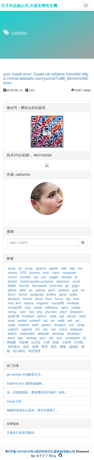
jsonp (63, 294)
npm (23, 311)
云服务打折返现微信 (20, 432)
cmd (46, 272)
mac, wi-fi (14, 303)
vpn (45, 329)
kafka (73, 294)
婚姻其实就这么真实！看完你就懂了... (32, 410)
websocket (27, 333)
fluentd (24, 285)
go (31, 290)
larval (38, 298)
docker (12, 281)
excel (76, 281)
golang (40, 290)
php (39, 311)
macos (28, 303)
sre (52, 320)
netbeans (51, 307)
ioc (83, 290)
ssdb (61, 320)
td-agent (60, 325)
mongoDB (15, 307)
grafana (63, 290)
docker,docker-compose (36, 281)
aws (72, 268)
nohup (12, 311)
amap (29, 268)
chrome (34, 272)
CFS (23, 272)
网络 (63, 346)
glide (22, 290)
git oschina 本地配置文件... (25, 374)
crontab (25, 277)
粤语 (45, 346)
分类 (47, 342)
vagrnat (26, 329)
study (11, 268)
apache (41, 268)
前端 (56, 342)
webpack (76, 329)
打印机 (78, 342)
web (32, 90)
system (46, 325)
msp (28, 307)
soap (11, 320)
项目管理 (34, 351)
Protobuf (28, 316)
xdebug (31, 338)
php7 (63, 311)
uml (71, 325)
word (11, 338)
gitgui (75, 285)
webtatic (43, 333)
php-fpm (51, 311)
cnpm (55, 272)
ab (20, 268)
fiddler (12, 285)
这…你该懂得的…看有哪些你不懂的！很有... (37, 392)
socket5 (35, 320)
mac (76, 298)
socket (22, 320)
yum (59, 338)
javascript (37, 294)
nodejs (75, 307)
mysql (38, 307)
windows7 (74, 333)
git (67, 285)
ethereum (63, 281)
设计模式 (19, 351)
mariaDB (58, 303)
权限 (35, 346)
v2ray (81, 325)
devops (67, 277)
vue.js (63, 329)
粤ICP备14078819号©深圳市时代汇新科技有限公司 (40, 451)
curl (43, 277)
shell (82, 316)
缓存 (54, 346)
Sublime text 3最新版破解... (25, 383)
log (68, 298)
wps (20, 338)
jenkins (51, 294)
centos (12, 272)
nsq (31, 311)
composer (69, 272)
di (76, 277)
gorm (51, 290)
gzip (75, 290)
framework (39, 285)
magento (42, 303)
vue (53, 329)
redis (53, 316)
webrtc (12, 333)
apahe (53, 268)
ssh (70, 320)
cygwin (54, 277)
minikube (73, 303)
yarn (43, 338)
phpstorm (76, 311)
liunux (59, 298)
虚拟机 (73, 346)
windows (58, 333)
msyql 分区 (14, 401)
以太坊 (35, 342)
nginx (64, 307)
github (12, 290)
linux (48, 298)
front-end (56, 285)
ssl (77, 320)
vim (37, 329)
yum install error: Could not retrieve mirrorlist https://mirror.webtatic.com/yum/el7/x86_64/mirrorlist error (45, 78)
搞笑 (26, 346)
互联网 (23, 342)
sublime (23, 325)
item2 (12, 294)
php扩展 (13, 316)
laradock (14, 298)
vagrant (13, 329)
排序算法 (14, 346)
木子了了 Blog (46, 455)
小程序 (66, 342)
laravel (27, 298)
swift (35, 325)
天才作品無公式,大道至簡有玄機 (29, 5)
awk (63, 268)
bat (80, 268)
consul (12, 277)
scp (61, 316)
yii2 (51, 338)
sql (45, 320)
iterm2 (23, 294)
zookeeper (72, 338)
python (42, 316)
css (35, 277)
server (71, 316)
